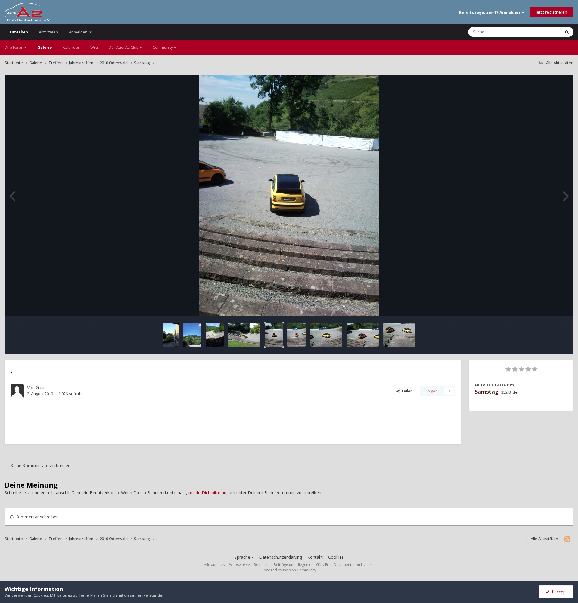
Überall (545, 31)
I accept (558, 592)
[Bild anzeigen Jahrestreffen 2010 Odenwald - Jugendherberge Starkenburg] (171, 335)
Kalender (71, 47)
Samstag (487, 391)
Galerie (44, 47)
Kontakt (315, 557)
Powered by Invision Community (289, 570)
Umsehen (19, 32)
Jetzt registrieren (551, 12)
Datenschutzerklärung (280, 557)
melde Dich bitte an (207, 492)
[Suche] (566, 32)
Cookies (336, 557)
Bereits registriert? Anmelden (490, 12)
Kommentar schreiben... (37, 517)
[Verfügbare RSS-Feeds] (567, 539)
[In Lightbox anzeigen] (289, 195)
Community (163, 47)
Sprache (243, 557)
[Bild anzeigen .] (192, 335)
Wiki (94, 47)
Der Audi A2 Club (124, 47)
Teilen (406, 391)
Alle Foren (14, 47)
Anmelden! (79, 32)
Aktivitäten (48, 32)
